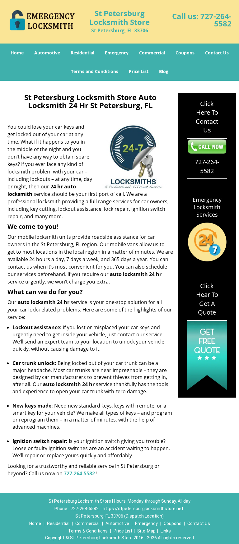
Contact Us (217, 53)
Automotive (47, 53)
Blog (163, 71)
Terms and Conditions (94, 71)
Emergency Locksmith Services (207, 207)
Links (166, 530)
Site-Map (146, 530)
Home (17, 53)
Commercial (152, 53)
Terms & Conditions (88, 530)
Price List (138, 71)
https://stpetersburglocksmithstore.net (143, 508)
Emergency (117, 53)
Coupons (185, 53)
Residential (82, 53)
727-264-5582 (216, 20)
